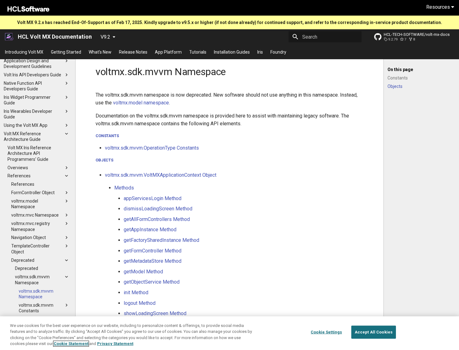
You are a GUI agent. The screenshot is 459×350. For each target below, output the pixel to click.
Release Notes (133, 52)
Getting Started (66, 52)
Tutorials (197, 52)
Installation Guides (232, 52)
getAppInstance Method (150, 230)
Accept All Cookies (373, 332)
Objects (104, 160)
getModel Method (143, 272)
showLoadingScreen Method (155, 313)
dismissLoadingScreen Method (158, 209)
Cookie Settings (326, 332)
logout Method (139, 303)
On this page (400, 69)
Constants (107, 135)
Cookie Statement (71, 343)
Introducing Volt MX (24, 52)
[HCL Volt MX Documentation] (9, 37)
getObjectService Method (152, 282)
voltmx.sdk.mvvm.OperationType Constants (152, 148)
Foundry (278, 52)
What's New (100, 52)
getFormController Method (152, 251)
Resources (438, 7)
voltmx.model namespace (141, 103)
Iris (260, 52)
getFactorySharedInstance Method (161, 240)
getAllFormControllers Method (157, 219)
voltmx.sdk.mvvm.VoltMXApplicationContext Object (160, 175)
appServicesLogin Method (152, 198)
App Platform (168, 52)
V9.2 (105, 37)
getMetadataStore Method (152, 261)
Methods (124, 188)
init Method (136, 292)
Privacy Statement (115, 343)
